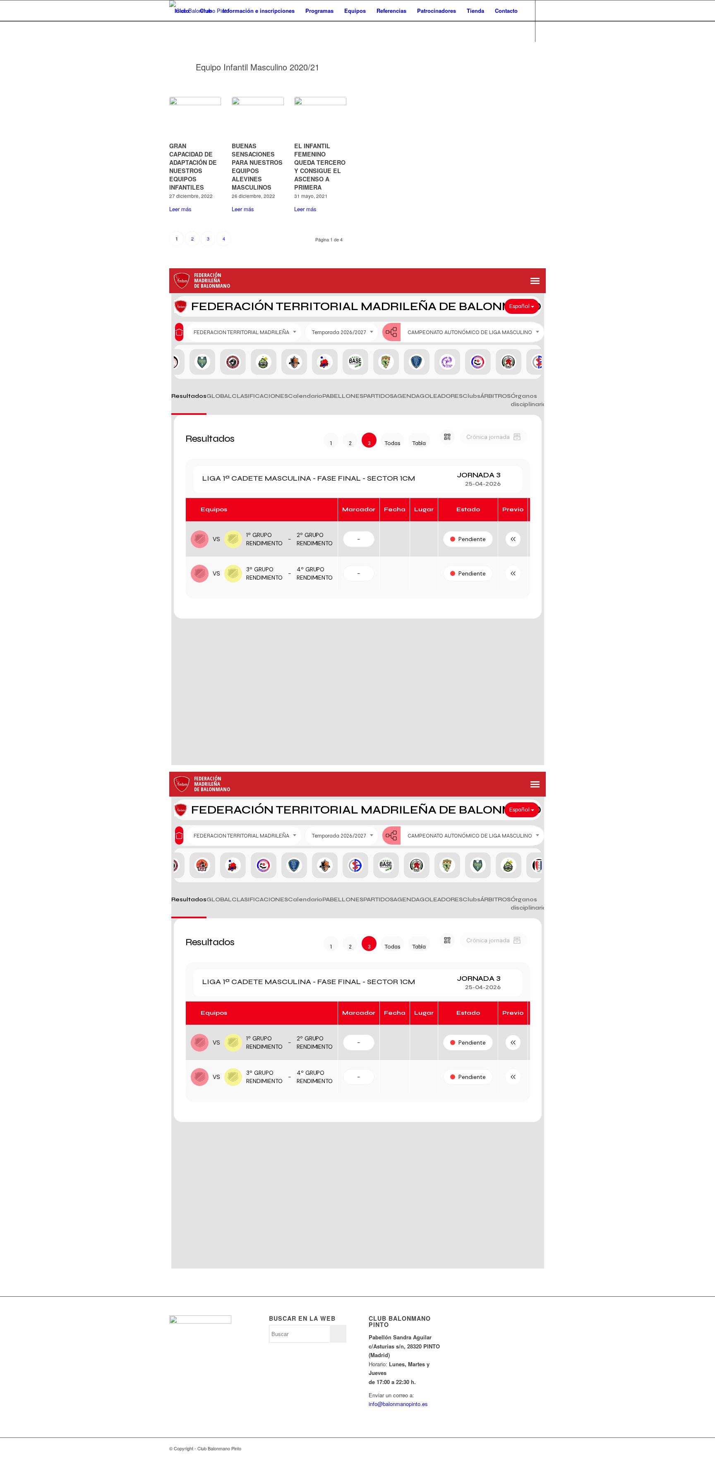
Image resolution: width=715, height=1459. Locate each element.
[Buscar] (177, 31)
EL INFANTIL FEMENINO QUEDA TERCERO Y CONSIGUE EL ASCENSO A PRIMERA (320, 166)
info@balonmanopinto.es (398, 1404)
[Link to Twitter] (172, 52)
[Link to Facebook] (184, 52)
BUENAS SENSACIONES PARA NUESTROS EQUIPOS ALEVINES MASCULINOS (257, 166)
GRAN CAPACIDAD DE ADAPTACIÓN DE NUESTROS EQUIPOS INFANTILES (193, 166)
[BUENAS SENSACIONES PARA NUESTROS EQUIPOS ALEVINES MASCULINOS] (257, 118)
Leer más (180, 209)
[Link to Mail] (209, 52)
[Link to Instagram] (196, 52)
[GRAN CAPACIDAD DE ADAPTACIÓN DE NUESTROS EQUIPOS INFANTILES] (195, 118)
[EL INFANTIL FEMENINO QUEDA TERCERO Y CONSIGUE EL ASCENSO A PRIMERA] (320, 118)
